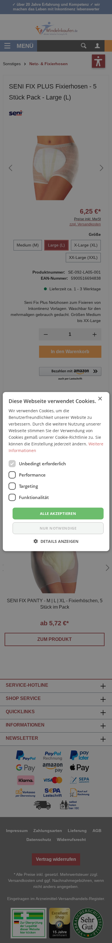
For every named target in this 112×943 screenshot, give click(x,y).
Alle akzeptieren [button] (58, 513)
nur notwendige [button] (58, 528)
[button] (56, 541)
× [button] (100, 398)
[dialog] (56, 471)
